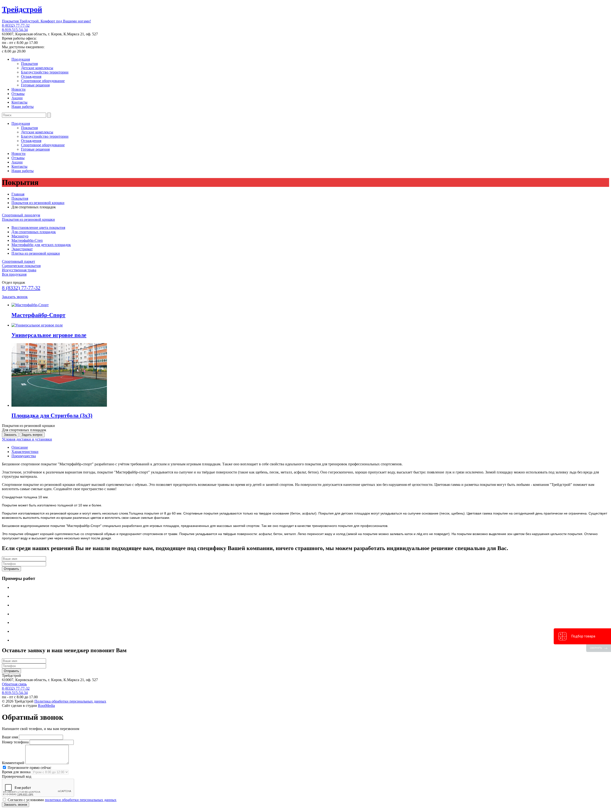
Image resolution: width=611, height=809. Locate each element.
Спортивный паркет (18, 261)
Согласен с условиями (61, 800)
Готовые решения (35, 85)
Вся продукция (14, 274)
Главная (17, 194)
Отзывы (18, 94)
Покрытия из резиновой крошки (37, 203)
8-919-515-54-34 (15, 30)
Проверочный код (16, 776)
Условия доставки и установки (27, 439)
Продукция (20, 59)
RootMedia (46, 706)
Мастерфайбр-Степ (27, 240)
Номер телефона (15, 742)
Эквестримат (22, 249)
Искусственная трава (19, 270)
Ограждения (31, 76)
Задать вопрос (32, 434)
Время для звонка (16, 772)
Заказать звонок (15, 297)
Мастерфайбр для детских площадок (41, 245)
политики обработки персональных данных (80, 800)
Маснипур (19, 236)
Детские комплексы (37, 68)
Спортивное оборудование (43, 81)
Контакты (19, 102)
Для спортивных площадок (33, 232)
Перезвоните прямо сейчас (29, 768)
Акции (17, 98)
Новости (18, 89)
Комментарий (13, 763)
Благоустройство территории (44, 72)
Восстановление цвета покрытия (38, 228)
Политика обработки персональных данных (70, 701)
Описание (19, 447)
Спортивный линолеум (21, 215)
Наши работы (22, 107)
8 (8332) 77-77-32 (16, 25)
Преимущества (23, 456)
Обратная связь (14, 684)
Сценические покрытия (21, 266)
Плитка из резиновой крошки (35, 253)
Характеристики (24, 452)
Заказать (10, 434)
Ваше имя (10, 737)
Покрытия (29, 64)
